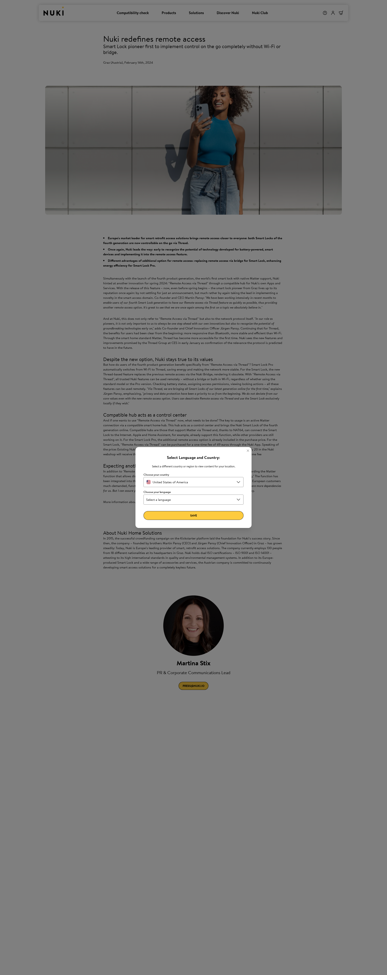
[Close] (248, 450)
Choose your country (156, 474)
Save (193, 515)
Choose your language (157, 492)
